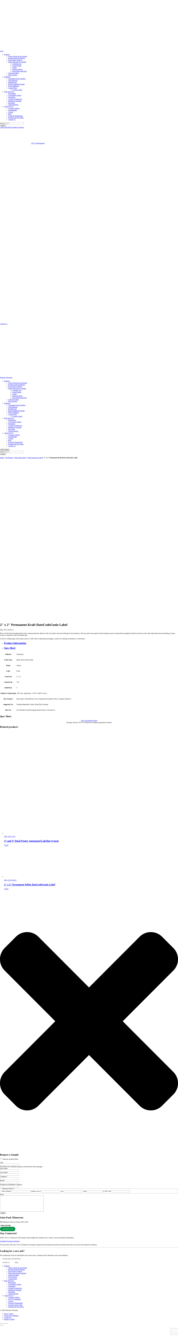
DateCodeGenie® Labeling (17, 62)
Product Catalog (9, 1319)
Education (11, 103)
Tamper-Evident (13, 73)
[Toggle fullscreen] (3, 1323)
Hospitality (11, 97)
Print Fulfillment (13, 86)
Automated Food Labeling (16, 79)
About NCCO (8, 106)
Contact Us (12, 119)
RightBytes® (12, 82)
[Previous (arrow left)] (1, 1325)
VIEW (6, 845)
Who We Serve (9, 92)
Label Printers (16, 66)
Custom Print (12, 88)
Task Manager (13, 80)
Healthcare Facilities (14, 101)
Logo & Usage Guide (15, 1305)
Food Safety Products (15, 60)
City (62, 1191)
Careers (10, 112)
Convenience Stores (14, 95)
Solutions (7, 77)
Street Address (6, 1191)
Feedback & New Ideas (16, 118)
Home (2, 458)
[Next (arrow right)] (3, 1325)
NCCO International (38, 143)
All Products (9, 458)
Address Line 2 (36, 1191)
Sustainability (12, 110)
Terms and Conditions (11, 1315)
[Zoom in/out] (1, 1323)
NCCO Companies (14, 1299)
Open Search (5, 450)
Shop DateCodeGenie (19, 71)
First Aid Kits (12, 75)
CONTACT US (7, 1229)
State (85, 1191)
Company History (14, 108)
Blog (9, 114)
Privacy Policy (9, 1314)
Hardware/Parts (17, 69)
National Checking (6, 377)
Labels (14, 67)
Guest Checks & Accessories (17, 56)
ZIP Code (108, 1191)
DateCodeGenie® (20, 458)
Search (2, 123)
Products (7, 54)
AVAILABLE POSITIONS (11, 1259)
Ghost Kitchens (13, 105)
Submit (3, 1213)
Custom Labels (17, 90)
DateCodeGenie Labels (35, 458)
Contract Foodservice (15, 99)
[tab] (91, 643)
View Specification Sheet (89, 721)
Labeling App (16, 64)
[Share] (5, 1323)
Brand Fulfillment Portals (16, 84)
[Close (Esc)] (7, 1323)
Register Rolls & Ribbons (16, 58)
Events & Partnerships (15, 116)
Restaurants (12, 93)
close (1, 51)
